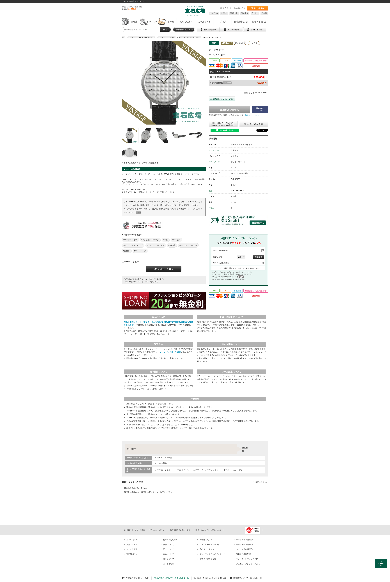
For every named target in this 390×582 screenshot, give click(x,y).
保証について (168, 559)
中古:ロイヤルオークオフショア (190, 470)
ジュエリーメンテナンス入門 (248, 564)
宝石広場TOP (131, 540)
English (255, 13)
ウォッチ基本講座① (244, 540)
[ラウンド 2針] (129, 135)
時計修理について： (241, 578)
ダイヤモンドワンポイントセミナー (214, 554)
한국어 (224, 13)
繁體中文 (234, 13)
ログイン (147, 282)
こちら (138, 212)
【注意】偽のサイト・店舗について (208, 530)
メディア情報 (131, 549)
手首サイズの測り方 (208, 559)
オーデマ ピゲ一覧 (164, 458)
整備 (210, 191)
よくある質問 (168, 564)
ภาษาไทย (214, 13)
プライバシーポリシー (157, 530)
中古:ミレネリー (213, 470)
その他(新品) (162, 463)
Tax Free (227, 83)
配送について (168, 549)
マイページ (227, 8)
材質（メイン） (215, 162)
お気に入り (240, 8)
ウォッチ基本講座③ (244, 549)
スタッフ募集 (140, 530)
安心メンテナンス (207, 549)
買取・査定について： (206, 578)
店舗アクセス (131, 544)
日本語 (264, 13)
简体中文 (244, 13)
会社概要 (127, 530)
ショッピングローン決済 (170, 352)
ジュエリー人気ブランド (210, 544)
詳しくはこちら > (252, 115)
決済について (168, 544)
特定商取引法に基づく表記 (180, 530)
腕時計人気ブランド (208, 540)
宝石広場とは (131, 554)
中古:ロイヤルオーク (165, 470)
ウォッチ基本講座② (244, 544)
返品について (168, 554)
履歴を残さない (261, 482)
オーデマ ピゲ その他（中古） (243, 145)
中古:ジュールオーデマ (233, 470)
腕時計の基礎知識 (243, 554)
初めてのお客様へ (170, 540)
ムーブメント (214, 150)
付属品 (211, 208)
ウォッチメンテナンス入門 (247, 559)
